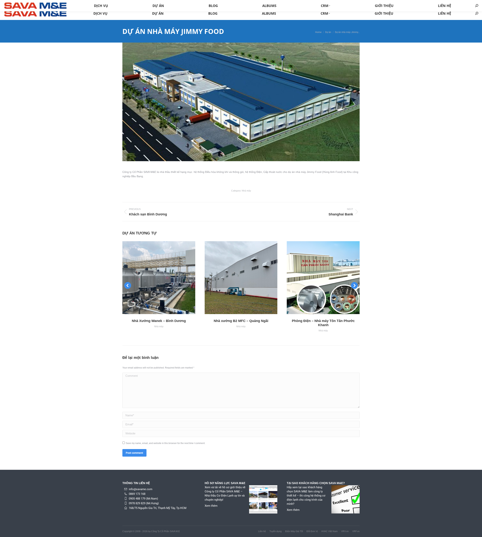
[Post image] (158, 277)
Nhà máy (246, 190)
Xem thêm (211, 505)
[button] (127, 285)
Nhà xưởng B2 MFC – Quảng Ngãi (241, 321)
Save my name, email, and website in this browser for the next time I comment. (165, 443)
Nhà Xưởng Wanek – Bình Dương (159, 321)
